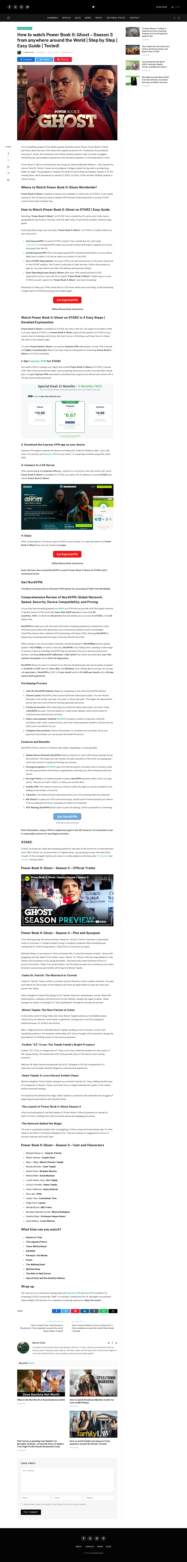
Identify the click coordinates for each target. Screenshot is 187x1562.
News (88, 18)
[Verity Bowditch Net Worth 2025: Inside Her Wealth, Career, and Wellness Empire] (133, 65)
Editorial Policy (116, 18)
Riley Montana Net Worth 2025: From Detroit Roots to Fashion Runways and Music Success (155, 79)
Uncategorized (24, 28)
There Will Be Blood (36, 1246)
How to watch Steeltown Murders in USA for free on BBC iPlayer (92, 1401)
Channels (52, 18)
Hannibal (30, 1251)
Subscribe (161, 7)
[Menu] (8, 18)
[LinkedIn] (8, 166)
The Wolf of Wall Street (38, 1273)
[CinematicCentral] (93, 7)
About (99, 18)
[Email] (8, 179)
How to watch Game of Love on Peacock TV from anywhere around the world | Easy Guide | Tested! (93, 1328)
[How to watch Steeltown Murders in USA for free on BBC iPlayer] (93, 1383)
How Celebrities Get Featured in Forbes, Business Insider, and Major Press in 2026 (156, 49)
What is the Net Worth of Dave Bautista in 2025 (41, 1400)
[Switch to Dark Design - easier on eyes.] (174, 18)
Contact (135, 18)
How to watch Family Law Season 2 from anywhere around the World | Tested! (90, 1442)
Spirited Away (33, 1269)
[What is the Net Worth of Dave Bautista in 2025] (41, 1383)
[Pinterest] (8, 173)
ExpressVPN (32, 245)
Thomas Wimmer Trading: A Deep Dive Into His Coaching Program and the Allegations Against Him (155, 32)
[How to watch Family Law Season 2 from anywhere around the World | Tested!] (93, 1424)
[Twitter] (8, 160)
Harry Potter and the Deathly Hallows (45, 1278)
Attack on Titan (34, 1237)
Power (25, 859)
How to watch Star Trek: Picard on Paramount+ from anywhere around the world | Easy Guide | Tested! (41, 1328)
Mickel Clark (29, 52)
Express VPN (37, 361)
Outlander (102, 856)
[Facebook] (8, 153)
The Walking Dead (35, 1264)
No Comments (54, 52)
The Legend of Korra (36, 1242)
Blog (78, 18)
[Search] (178, 18)
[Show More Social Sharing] (75, 59)
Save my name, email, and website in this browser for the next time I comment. (55, 1504)
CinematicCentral (96, 1553)
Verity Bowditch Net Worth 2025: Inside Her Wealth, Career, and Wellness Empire (154, 64)
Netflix (66, 18)
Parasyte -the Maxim (36, 1255)
